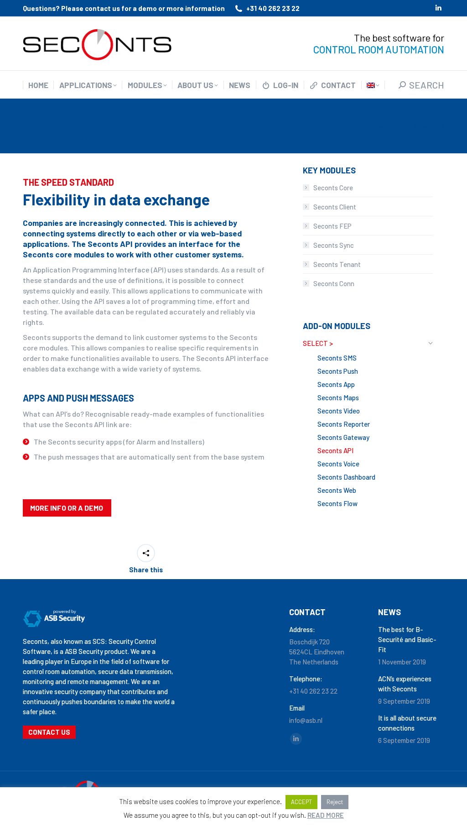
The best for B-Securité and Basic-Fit (407, 639)
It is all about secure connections (407, 723)
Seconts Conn (333, 283)
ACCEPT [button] (301, 801)
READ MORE (325, 815)
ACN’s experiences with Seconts (404, 683)
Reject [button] (335, 801)
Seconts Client (334, 207)
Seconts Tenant (337, 264)
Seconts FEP (332, 226)
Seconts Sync (333, 245)
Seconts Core (333, 187)
